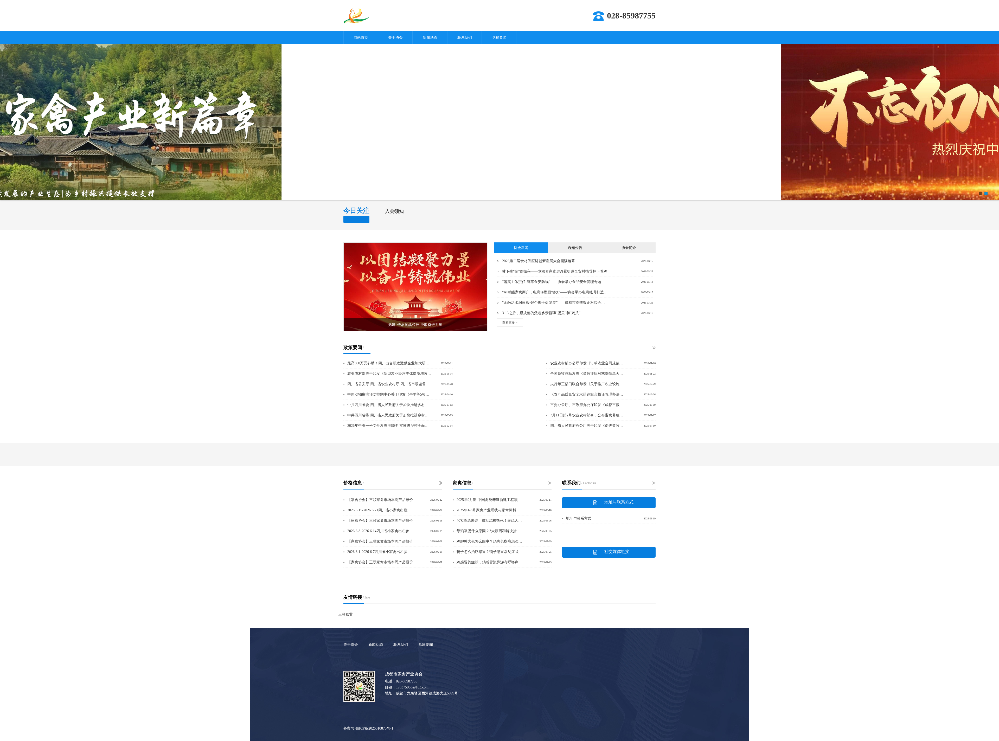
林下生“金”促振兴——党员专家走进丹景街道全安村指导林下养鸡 (554, 271)
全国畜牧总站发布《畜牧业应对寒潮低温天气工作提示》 (587, 374)
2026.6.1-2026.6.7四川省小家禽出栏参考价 (380, 552)
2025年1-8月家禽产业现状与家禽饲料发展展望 (490, 510)
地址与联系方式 (578, 518)
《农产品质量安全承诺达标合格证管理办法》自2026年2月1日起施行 (587, 394)
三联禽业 (345, 614)
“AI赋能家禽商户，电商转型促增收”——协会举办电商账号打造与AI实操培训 (555, 292)
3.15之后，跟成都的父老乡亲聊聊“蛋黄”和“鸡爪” (541, 313)
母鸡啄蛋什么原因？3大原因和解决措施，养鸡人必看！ (490, 531)
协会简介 (629, 248)
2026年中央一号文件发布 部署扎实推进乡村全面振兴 (389, 426)
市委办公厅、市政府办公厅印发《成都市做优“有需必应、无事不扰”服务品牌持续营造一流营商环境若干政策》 (587, 405)
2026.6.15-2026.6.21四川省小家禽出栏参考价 (380, 510)
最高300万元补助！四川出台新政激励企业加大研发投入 (389, 363)
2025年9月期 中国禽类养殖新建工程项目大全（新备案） (490, 500)
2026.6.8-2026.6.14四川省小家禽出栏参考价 (380, 531)
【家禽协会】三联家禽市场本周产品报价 (380, 500)
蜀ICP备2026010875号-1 (374, 728)
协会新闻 (521, 248)
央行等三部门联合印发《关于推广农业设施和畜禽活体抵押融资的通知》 (587, 384)
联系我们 (464, 38)
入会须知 (394, 211)
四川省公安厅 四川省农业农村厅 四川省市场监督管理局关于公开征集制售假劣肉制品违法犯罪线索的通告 (389, 384)
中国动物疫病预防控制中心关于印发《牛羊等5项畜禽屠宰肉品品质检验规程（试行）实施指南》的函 (389, 394)
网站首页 (361, 38)
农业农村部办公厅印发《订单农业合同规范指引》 (587, 363)
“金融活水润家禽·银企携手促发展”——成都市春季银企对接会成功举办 (555, 303)
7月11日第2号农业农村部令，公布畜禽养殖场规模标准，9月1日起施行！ (587, 415)
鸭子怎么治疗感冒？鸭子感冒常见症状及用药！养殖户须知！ (490, 552)
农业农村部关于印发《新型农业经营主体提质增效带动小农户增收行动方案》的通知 (389, 374)
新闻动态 (430, 38)
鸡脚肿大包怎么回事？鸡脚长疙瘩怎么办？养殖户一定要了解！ (490, 541)
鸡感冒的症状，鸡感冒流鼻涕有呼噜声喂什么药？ (490, 562)
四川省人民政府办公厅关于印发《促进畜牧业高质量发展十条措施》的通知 (587, 426)
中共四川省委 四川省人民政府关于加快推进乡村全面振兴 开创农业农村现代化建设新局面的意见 (389, 405)
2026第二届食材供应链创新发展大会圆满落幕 (538, 261)
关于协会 (395, 38)
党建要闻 (499, 38)
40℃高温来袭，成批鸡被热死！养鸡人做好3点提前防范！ (490, 521)
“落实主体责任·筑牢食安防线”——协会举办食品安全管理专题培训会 (555, 282)
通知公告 (575, 248)
